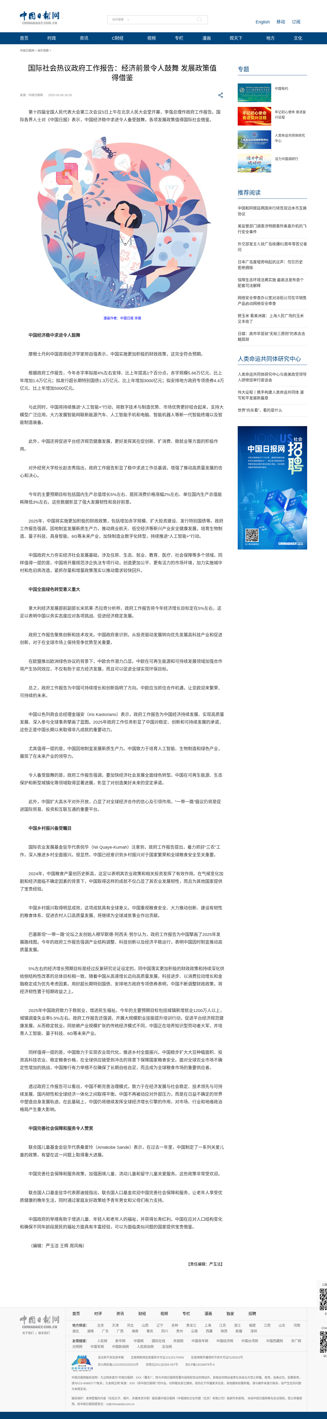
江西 (267, 1325)
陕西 (224, 1331)
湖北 (75, 1331)
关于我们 (28, 1333)
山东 (282, 1325)
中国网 (139, 1341)
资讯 (84, 38)
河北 (130, 1325)
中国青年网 (200, 1341)
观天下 (236, 38)
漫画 (206, 38)
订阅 (296, 22)
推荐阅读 (249, 192)
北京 (100, 1325)
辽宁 (160, 1325)
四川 (164, 1331)
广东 (105, 1331)
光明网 (77, 1346)
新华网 (120, 1341)
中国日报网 (27, 50)
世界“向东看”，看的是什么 (260, 410)
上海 (207, 1325)
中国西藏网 (274, 1341)
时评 (98, 1314)
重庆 (150, 1331)
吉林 (174, 1325)
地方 (270, 38)
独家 (230, 1314)
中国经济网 (224, 1341)
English (263, 22)
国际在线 (158, 1341)
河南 (296, 1325)
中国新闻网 (120, 1346)
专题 (243, 69)
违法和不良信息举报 (111, 1357)
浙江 (237, 1325)
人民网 (102, 1341)
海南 (135, 1331)
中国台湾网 (249, 1341)
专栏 (179, 38)
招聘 (252, 1314)
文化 (298, 38)
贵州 (179, 1331)
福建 (252, 1325)
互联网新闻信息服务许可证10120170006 (157, 1357)
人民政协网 (145, 1346)
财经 (142, 1314)
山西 (145, 1325)
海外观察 (43, 50)
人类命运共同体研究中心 (269, 359)
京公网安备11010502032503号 (118, 1364)
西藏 (209, 1331)
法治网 (167, 1346)
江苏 (222, 1325)
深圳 (253, 1331)
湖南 (90, 1331)
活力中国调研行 (286, 159)
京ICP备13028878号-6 (200, 1364)
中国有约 (281, 88)
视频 (151, 38)
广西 (120, 1331)
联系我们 (44, 1333)
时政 (51, 38)
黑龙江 (191, 1325)
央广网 (296, 1341)
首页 (24, 38)
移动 (280, 22)
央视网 (178, 1341)
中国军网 (97, 1346)
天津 (115, 1325)
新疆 (239, 1331)
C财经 (118, 38)
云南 (194, 1331)
